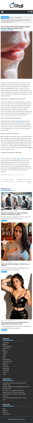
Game (4, 357)
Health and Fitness (8, 361)
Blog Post (5, 412)
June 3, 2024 (5, 320)
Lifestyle (5, 365)
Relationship (4, 174)
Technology (6, 370)
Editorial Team (14, 211)
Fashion (5, 354)
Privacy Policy (6, 414)
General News (6, 359)
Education (5, 352)
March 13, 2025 (5, 211)
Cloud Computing (7, 346)
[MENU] (31, 12)
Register (5, 410)
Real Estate (6, 366)
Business (5, 344)
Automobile (6, 342)
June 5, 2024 (5, 262)
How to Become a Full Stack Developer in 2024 (7, 180)
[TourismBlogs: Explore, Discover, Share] (2, 12)
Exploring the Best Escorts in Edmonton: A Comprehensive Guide (24, 181)
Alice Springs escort (14, 174)
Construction (6, 348)
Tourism (5, 372)
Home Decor (6, 363)
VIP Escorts (20, 158)
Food (4, 355)
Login (4, 408)
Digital (4, 350)
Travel (4, 374)
